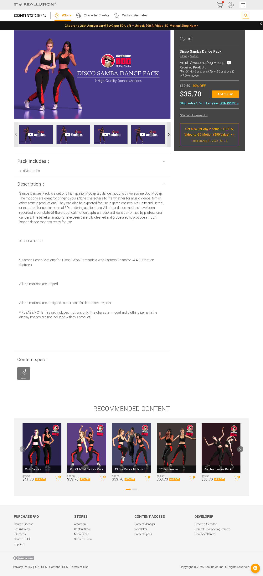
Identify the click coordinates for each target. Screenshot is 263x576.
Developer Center (205, 534)
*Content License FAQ (194, 115)
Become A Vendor (206, 524)
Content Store (82, 529)
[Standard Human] (23, 374)
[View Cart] (220, 5)
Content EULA (22, 539)
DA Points (20, 534)
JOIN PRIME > (229, 103)
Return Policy (22, 529)
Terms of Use (79, 567)
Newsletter (140, 529)
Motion (194, 56)
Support (19, 544)
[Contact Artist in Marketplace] (228, 62)
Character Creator (96, 15)
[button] (92, 161)
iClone (66, 15)
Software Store (83, 539)
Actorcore (80, 524)
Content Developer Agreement (212, 529)
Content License (23, 524)
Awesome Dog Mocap (207, 63)
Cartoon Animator (134, 15)
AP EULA (41, 567)
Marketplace (81, 534)
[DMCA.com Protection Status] (23, 559)
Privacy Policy (22, 567)
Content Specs (143, 534)
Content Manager (144, 524)
